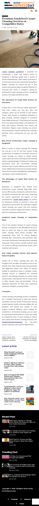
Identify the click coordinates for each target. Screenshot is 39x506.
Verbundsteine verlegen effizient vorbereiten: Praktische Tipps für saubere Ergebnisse (13, 389)
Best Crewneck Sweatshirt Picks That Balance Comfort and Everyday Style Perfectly (22, 466)
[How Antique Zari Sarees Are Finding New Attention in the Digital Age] (5, 431)
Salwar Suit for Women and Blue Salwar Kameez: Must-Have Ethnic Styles (21, 441)
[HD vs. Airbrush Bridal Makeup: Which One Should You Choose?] (5, 475)
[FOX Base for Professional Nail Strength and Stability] (5, 456)
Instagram (27, 499)
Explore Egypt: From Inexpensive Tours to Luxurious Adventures (9, 338)
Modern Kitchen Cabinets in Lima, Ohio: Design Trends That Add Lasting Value (14, 365)
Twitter (22, 504)
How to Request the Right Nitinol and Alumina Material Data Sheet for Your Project (14, 377)
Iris (5, 27)
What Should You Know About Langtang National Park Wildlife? (14, 353)
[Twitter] (16, 504)
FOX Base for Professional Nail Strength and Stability (20, 457)
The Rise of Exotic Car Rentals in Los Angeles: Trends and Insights (29, 338)
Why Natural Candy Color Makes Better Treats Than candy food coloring (14, 400)
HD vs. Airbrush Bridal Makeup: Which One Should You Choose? (22, 476)
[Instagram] (21, 499)
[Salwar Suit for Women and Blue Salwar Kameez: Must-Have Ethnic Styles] (5, 440)
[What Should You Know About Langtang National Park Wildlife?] (30, 355)
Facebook (14, 499)
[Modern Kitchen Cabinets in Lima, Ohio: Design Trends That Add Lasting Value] (30, 366)
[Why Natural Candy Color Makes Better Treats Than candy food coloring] (30, 401)
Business (5, 16)
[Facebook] (8, 499)
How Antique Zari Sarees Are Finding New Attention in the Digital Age (22, 432)
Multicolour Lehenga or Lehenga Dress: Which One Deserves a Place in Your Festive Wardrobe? (22, 422)
